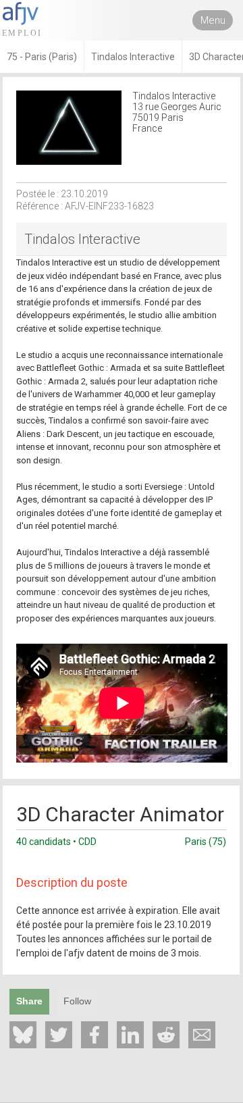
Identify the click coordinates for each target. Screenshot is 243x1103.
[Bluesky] (22, 1034)
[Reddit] (166, 1034)
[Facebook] (94, 1034)
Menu (212, 20)
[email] (201, 1034)
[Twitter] (58, 1034)
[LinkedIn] (130, 1034)
